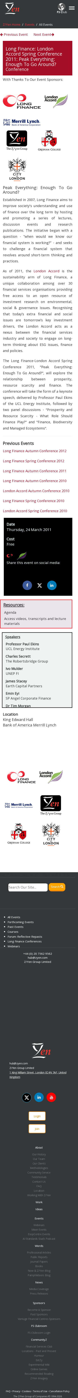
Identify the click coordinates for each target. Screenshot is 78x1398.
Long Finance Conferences (25, 941)
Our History (39, 1154)
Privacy (16, 1391)
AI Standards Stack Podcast (39, 1238)
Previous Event (15, 34)
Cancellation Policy (59, 1391)
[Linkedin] (52, 585)
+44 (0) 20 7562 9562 (37, 953)
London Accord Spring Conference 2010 (35, 511)
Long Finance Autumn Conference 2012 (34, 451)
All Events (14, 917)
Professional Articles (39, 1252)
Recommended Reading (39, 1373)
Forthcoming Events (21, 922)
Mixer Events (39, 1229)
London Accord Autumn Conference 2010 (36, 491)
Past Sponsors (39, 1314)
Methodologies (39, 1168)
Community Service (38, 1172)
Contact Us (39, 1181)
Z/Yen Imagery (39, 1378)
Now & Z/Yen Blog (39, 1270)
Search (55, 886)
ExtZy (39, 1360)
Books (39, 1266)
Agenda (10, 612)
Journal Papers (39, 1261)
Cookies (26, 1391)
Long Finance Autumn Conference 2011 (34, 471)
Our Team (39, 1159)
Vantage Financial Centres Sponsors (39, 1319)
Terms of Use (40, 1391)
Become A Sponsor (39, 1310)
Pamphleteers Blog (39, 1275)
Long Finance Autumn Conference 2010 (34, 480)
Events (29, 25)
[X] (39, 585)
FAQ (38, 1186)
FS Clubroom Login (39, 1332)
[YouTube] (51, 1097)
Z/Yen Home (11, 25)
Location (39, 1190)
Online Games (39, 1369)
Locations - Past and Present (39, 1351)
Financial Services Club (39, 1346)
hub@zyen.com (38, 957)
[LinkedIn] (39, 1097)
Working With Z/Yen (39, 1195)
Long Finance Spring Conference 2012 (33, 461)
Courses (13, 932)
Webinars (14, 946)
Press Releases (39, 1293)
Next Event (42, 34)
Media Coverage (39, 1289)
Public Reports (39, 1257)
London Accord (46, 271)
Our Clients (39, 1163)
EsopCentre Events (39, 1234)
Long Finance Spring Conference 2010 (33, 501)
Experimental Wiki (39, 1364)
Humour (39, 1355)
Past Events (15, 927)
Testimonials (39, 1177)
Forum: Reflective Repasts (25, 936)
